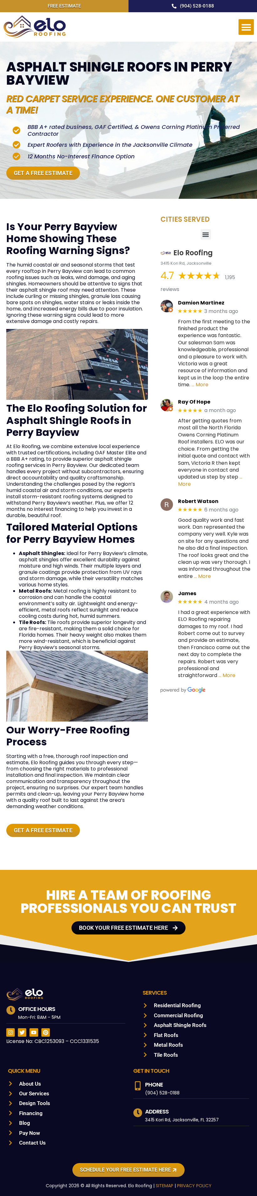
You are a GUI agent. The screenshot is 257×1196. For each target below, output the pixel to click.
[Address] (137, 1112)
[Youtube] (33, 1032)
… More (199, 384)
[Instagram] (10, 1032)
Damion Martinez (201, 303)
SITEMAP (164, 1186)
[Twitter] (22, 1032)
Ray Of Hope (194, 402)
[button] (246, 27)
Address (157, 1111)
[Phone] (137, 1085)
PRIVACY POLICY (194, 1186)
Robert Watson (198, 501)
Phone (154, 1084)
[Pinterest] (45, 1032)
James (187, 593)
